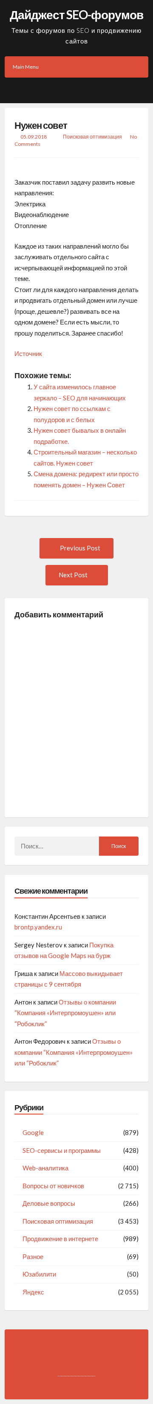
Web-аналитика (45, 1168)
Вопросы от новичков (53, 1186)
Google (33, 1132)
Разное (33, 1256)
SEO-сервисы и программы (62, 1150)
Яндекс (33, 1292)
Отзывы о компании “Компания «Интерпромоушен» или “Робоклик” (65, 1013)
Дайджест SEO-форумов (76, 14)
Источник (28, 353)
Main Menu (26, 67)
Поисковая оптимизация (92, 136)
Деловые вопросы (49, 1203)
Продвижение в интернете (60, 1238)
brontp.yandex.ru (38, 927)
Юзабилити (39, 1274)
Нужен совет (40, 125)
